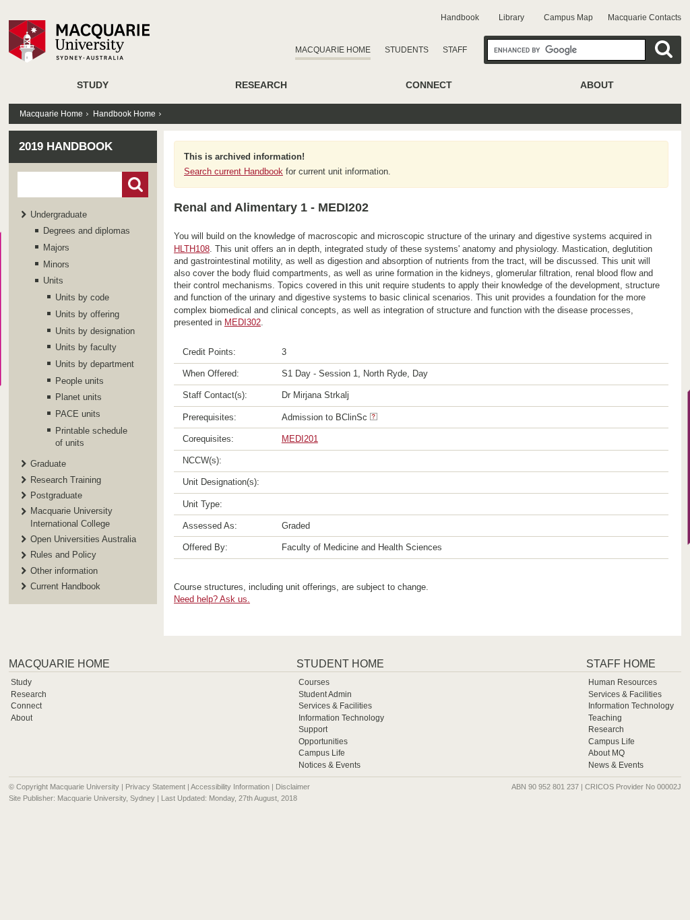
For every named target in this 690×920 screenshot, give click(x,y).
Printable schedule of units (91, 437)
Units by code (82, 297)
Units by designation (95, 331)
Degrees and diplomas (86, 231)
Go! (135, 184)
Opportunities (323, 741)
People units (79, 381)
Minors (56, 264)
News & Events (616, 765)
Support (313, 729)
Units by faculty (86, 347)
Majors (56, 247)
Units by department (94, 364)
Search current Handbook (233, 171)
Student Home (340, 663)
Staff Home (621, 663)
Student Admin (325, 694)
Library (511, 17)
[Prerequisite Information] (373, 417)
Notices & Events (329, 765)
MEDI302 (242, 322)
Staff (455, 50)
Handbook (460, 17)
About (597, 84)
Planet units (78, 397)
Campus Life (322, 753)
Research (261, 84)
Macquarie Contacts (644, 17)
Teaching (605, 718)
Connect (429, 84)
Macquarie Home (333, 50)
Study (92, 84)
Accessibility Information (230, 787)
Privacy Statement (155, 787)
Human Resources (622, 682)
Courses (314, 682)
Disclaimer (293, 787)
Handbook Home (124, 114)
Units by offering (87, 314)
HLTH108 (192, 249)
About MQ (606, 753)
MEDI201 (300, 439)
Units (53, 280)
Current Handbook (65, 586)
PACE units (77, 414)
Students (407, 50)
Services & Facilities (335, 706)
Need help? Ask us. (212, 599)
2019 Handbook (66, 146)
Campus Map (568, 17)
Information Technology (341, 718)
